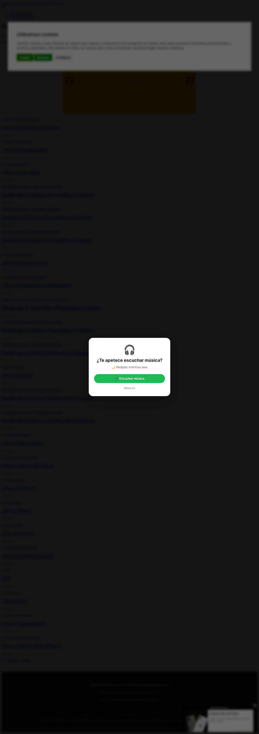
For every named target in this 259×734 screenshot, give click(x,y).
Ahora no (129, 387)
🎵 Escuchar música (129, 378)
